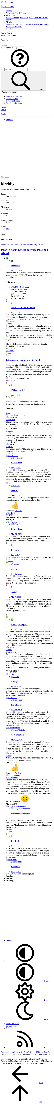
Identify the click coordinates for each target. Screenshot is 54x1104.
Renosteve (15, 550)
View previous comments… (17, 415)
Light (46, 1000)
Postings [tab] (42, 249)
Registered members (14, 24)
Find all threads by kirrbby (33, 244)
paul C (14, 592)
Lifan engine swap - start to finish (23, 360)
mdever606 (15, 265)
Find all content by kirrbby (11, 244)
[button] (20, 67)
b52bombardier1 (18, 390)
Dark (46, 1019)
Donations (10, 29)
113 (7, 229)
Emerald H (15, 867)
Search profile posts (14, 26)
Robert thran (16, 463)
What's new (10, 15)
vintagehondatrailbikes (21, 813)
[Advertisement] (27, 149)
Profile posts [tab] (9, 249)
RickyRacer (16, 705)
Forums (9, 11)
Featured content (12, 17)
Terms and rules (12, 1024)
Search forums (20, 13)
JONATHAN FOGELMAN (23, 308)
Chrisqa (14, 681)
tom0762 (14, 491)
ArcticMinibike (17, 735)
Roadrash (15, 841)
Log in (3, 110)
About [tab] (5, 253)
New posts (10, 13)
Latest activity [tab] (27, 249)
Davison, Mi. (30, 190)
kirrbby (9, 324)
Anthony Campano (19, 624)
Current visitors (29, 24)
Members (9, 22)
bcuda (8, 433)
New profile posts (36, 17)
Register (4, 114)
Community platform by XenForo (26, 1052)
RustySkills (10, 420)
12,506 (9, 209)
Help (8, 1028)
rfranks (14, 569)
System (47, 981)
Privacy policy (11, 1026)
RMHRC (9, 447)
